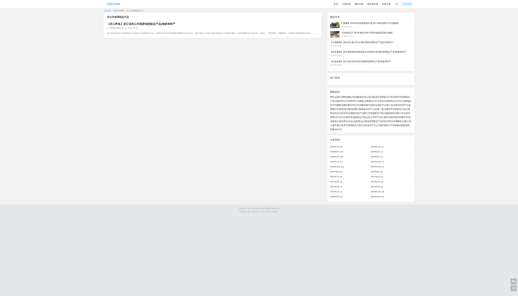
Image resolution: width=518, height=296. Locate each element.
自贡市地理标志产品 (352, 125)
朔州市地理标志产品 (357, 117)
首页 (336, 4)
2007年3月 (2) (336, 187)
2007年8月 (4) (377, 172)
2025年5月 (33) (336, 157)
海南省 (334, 121)
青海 (362, 101)
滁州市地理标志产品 (397, 109)
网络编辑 (349, 97)
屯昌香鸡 (342, 109)
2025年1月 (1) (336, 162)
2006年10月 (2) (377, 197)
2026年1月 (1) (336, 147)
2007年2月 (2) (377, 187)
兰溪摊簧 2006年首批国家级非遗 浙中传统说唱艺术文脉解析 (370, 23)
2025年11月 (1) (377, 147)
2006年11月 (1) (336, 197)
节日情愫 (395, 125)
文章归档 (346, 4)
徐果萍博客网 (118, 11)
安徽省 (359, 97)
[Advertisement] (259, 253)
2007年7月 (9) (336, 177)
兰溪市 (385, 117)
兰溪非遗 (335, 125)
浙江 (407, 121)
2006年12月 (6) (377, 192)
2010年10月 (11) (337, 167)
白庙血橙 (357, 121)
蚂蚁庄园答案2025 (347, 105)
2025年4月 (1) (377, 157)
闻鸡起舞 (353, 109)
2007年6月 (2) (377, 177)
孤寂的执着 (372, 4)
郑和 (390, 101)
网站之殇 (359, 4)
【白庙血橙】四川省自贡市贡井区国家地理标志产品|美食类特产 (360, 61)
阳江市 (401, 113)
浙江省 (390, 105)
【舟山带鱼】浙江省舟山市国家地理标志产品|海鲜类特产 (141, 23)
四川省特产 (379, 105)
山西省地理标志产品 (374, 121)
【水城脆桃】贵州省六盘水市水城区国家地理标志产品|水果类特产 (361, 42)
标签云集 (386, 4)
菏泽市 (345, 113)
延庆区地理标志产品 (384, 97)
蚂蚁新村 (391, 113)
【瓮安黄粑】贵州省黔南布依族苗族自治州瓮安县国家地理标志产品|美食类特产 (368, 52)
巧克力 (341, 117)
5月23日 (399, 101)
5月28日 (390, 121)
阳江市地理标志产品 (375, 113)
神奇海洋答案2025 (400, 117)
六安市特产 (352, 101)
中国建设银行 (365, 105)
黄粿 (369, 101)
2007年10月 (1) (377, 167)
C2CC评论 (380, 101)
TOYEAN (274, 211)
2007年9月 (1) (336, 172)
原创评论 (345, 121)
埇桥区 (399, 121)
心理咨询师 (383, 125)
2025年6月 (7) (377, 152)
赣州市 (341, 101)
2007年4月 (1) (377, 182)
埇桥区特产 (357, 113)
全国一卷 (380, 109)
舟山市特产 (374, 117)
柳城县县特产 (367, 109)
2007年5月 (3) (336, 182)
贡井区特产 (402, 105)
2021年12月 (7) (377, 162)
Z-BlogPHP (255, 211)
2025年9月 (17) (336, 152)
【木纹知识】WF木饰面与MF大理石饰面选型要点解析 (367, 33)
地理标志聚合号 (116, 28)
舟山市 (368, 97)
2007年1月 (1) (336, 192)
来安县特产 (370, 125)
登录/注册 (407, 4)
